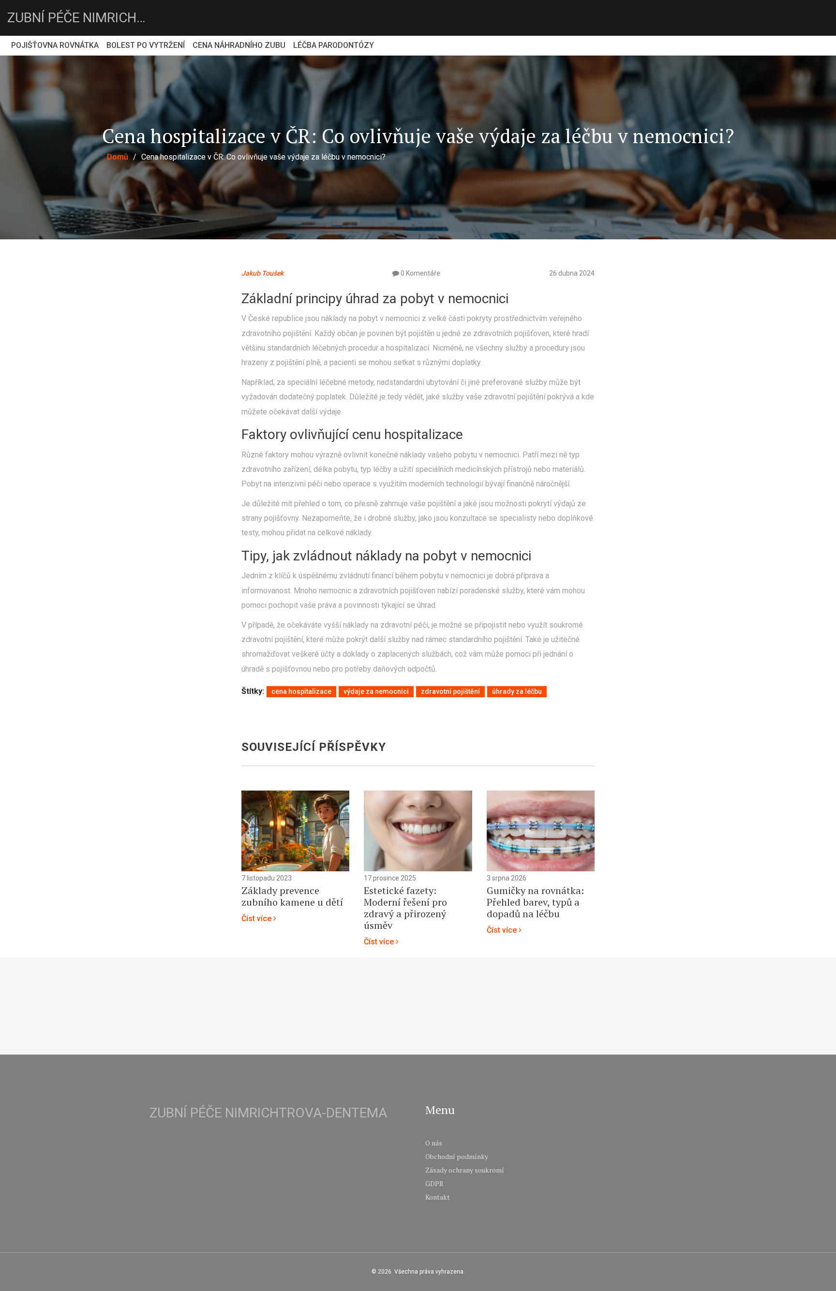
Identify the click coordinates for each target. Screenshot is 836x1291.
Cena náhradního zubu (239, 45)
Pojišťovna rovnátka (55, 45)
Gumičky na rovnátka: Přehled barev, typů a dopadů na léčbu (535, 902)
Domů (117, 156)
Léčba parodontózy (333, 45)
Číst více (257, 918)
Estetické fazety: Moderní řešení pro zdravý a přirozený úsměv (405, 908)
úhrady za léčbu (517, 691)
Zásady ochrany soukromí (464, 1169)
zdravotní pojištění (450, 691)
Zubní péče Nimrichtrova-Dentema (79, 18)
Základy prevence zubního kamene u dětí (292, 896)
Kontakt (437, 1197)
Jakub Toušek (262, 273)
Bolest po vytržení (145, 45)
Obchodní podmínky (456, 1156)
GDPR (434, 1183)
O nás (433, 1142)
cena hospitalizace (301, 691)
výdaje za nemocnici (376, 691)
